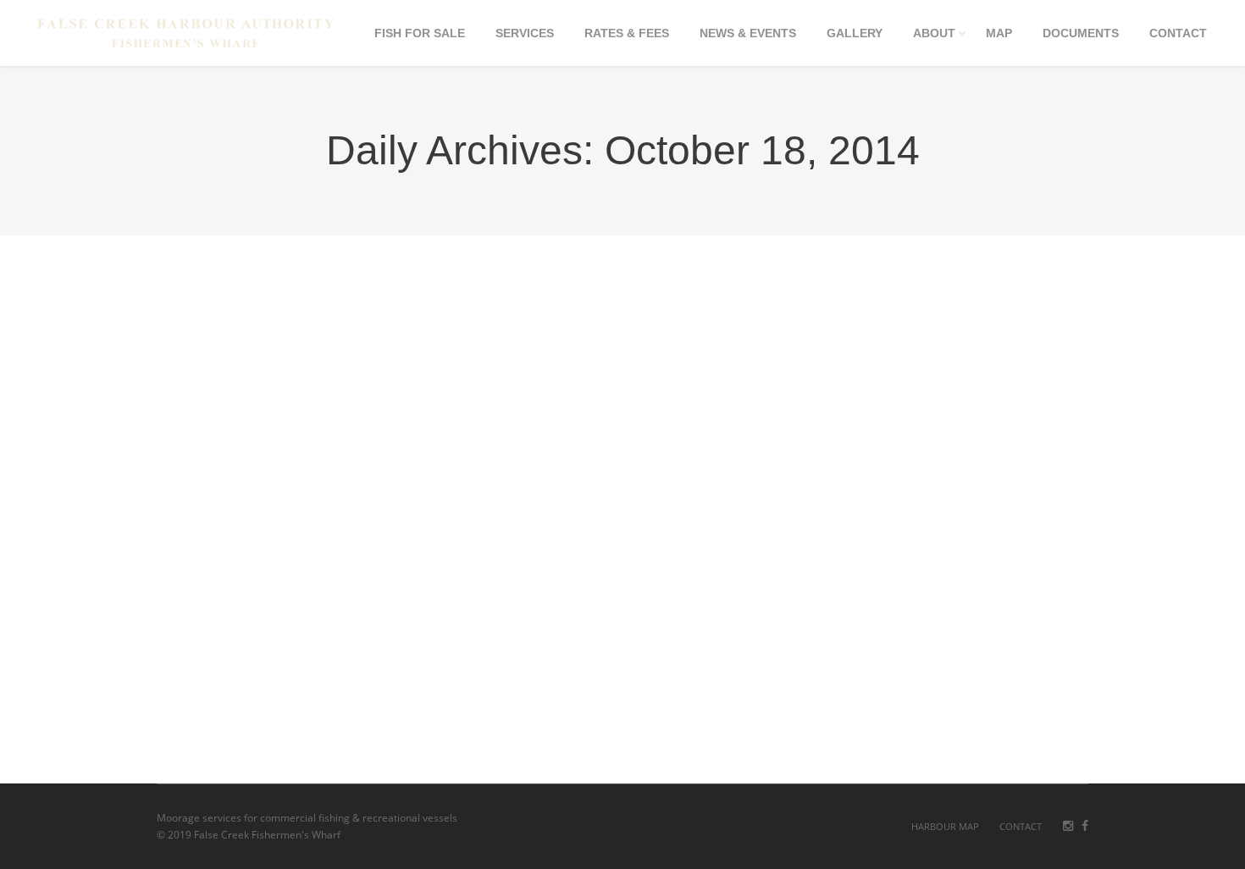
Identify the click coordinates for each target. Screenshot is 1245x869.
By (350, 711)
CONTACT (1020, 826)
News (291, 711)
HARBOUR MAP (945, 826)
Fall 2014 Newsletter (255, 635)
